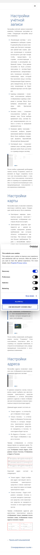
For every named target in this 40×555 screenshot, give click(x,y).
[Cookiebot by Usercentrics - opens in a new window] (30, 247)
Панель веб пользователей (18, 540)
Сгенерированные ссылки (22, 547)
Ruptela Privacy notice (19, 263)
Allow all (19, 301)
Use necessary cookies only (20, 307)
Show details (30, 296)
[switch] (35, 276)
